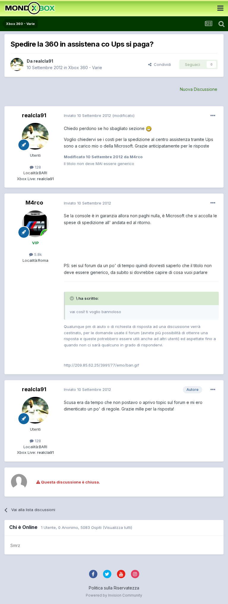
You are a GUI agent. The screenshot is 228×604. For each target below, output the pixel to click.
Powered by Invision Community (114, 595)
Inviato (87, 115)
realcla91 (43, 61)
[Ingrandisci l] (149, 128)
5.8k (37, 254)
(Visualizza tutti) (117, 527)
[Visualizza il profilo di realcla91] (16, 64)
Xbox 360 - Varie (85, 67)
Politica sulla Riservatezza (114, 587)
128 (37, 167)
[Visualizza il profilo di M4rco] (35, 223)
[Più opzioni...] (213, 115)
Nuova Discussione (198, 89)
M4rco (34, 202)
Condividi (161, 64)
